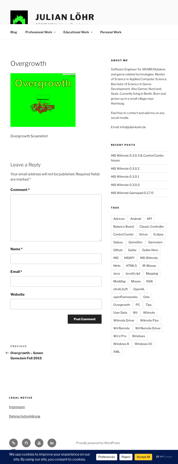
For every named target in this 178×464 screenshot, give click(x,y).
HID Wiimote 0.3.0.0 (125, 185)
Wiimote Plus (149, 320)
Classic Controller (152, 226)
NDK (149, 281)
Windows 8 (121, 344)
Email (16, 272)
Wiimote (149, 312)
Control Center (123, 234)
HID (116, 258)
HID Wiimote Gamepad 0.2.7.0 (132, 193)
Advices (119, 218)
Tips (149, 305)
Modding (119, 281)
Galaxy (118, 242)
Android (135, 218)
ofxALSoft (120, 289)
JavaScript (132, 273)
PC (138, 305)
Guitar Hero (150, 250)
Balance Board (123, 226)
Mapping (152, 273)
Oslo (146, 297)
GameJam (155, 242)
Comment (20, 190)
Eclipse (158, 234)
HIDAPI (129, 258)
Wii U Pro (119, 336)
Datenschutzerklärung (24, 416)
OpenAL (139, 289)
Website (17, 294)
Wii (135, 312)
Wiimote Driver (123, 320)
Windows (138, 336)
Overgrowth (121, 305)
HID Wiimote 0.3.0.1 (125, 176)
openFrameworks (125, 297)
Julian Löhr (65, 17)
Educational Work (76, 32)
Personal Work (110, 32)
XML (116, 351)
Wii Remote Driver (148, 328)
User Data (120, 312)
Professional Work (38, 32)
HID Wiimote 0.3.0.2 (125, 168)
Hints (116, 265)
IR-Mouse (149, 265)
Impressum (17, 407)
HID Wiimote (149, 258)
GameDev (136, 242)
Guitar (132, 250)
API (149, 218)
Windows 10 (143, 344)
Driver (143, 234)
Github (117, 250)
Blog (13, 32)
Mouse (136, 281)
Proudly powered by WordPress (98, 443)
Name (16, 249)
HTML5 (131, 265)
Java (116, 273)
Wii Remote (121, 328)
